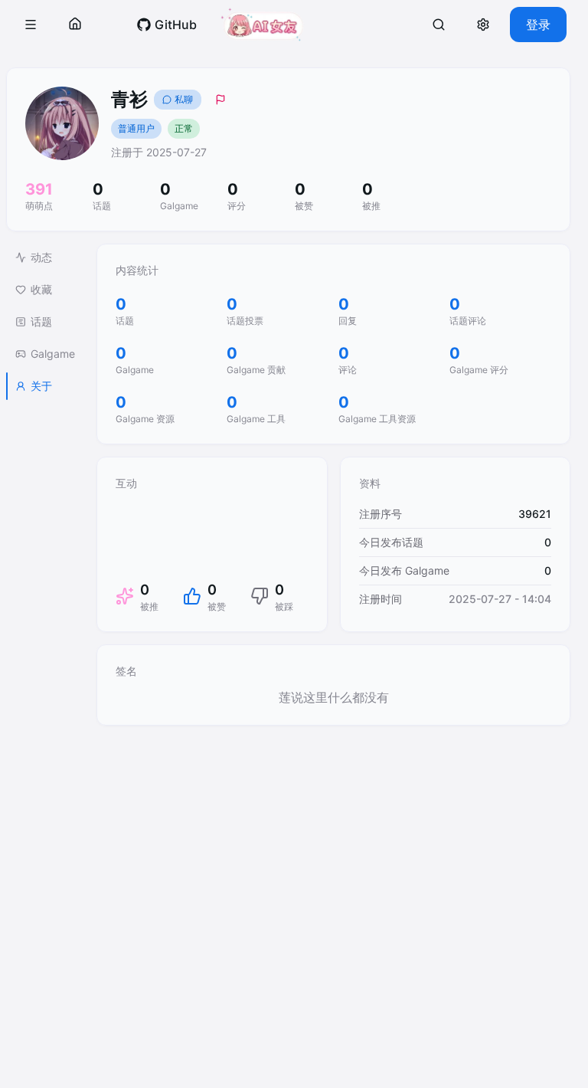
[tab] (45, 257)
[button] (30, 24)
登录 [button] (538, 24)
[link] (166, 24)
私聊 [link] (184, 99)
